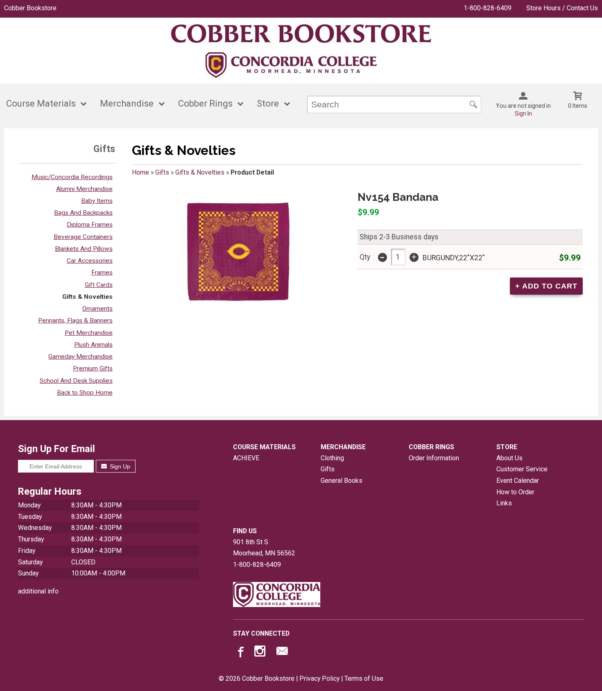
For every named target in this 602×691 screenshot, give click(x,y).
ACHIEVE (246, 458)
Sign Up (119, 466)
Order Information (434, 458)
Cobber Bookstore (30, 8)
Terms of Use (363, 678)
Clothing (332, 458)
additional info (38, 591)
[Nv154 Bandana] (238, 252)
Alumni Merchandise (84, 189)
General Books (341, 480)
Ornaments (97, 308)
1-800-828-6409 (487, 8)
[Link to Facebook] (239, 653)
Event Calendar (517, 480)
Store (268, 103)
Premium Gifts (93, 368)
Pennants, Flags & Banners (75, 320)
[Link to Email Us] (282, 653)
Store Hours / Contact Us (562, 8)
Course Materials (41, 103)
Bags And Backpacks (83, 212)
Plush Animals (93, 344)
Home (140, 172)
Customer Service (522, 469)
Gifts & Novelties (87, 296)
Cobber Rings (205, 103)
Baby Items (97, 201)
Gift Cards (99, 285)
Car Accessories (90, 260)
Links (504, 503)
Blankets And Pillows (84, 248)
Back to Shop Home (85, 392)
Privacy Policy (319, 678)
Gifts (162, 172)
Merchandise (127, 103)
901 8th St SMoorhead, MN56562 (264, 547)
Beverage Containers (83, 237)
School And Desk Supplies (76, 380)
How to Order (515, 492)
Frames (102, 272)
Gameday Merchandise (80, 356)
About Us (509, 458)
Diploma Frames (90, 224)
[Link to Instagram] (260, 653)
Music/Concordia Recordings (72, 177)
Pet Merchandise (89, 332)
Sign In (523, 113)
